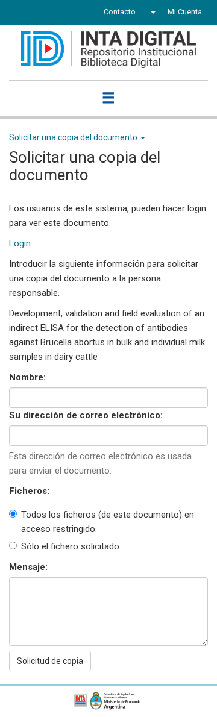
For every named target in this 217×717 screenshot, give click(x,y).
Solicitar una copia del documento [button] (74, 137)
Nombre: (28, 377)
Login (20, 243)
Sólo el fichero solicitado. (71, 546)
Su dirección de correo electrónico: (87, 415)
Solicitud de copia (50, 661)
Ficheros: (30, 491)
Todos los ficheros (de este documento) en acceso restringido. (107, 521)
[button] (152, 12)
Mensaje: (29, 567)
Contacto (120, 11)
